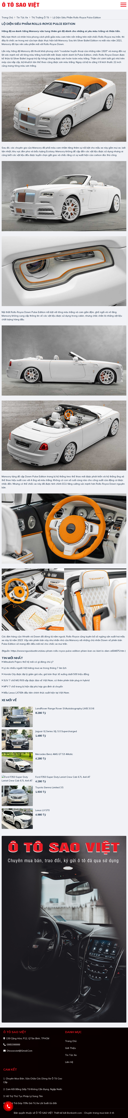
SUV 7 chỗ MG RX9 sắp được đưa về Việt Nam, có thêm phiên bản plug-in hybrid (46, 680)
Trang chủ (70, 1041)
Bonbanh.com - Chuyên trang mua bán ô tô (90, 1112)
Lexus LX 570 (42, 810)
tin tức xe (22, 17)
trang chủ (7, 17)
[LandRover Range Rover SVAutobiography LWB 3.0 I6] (17, 717)
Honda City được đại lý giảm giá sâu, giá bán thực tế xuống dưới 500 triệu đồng (46, 674)
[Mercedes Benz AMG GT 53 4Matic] (17, 762)
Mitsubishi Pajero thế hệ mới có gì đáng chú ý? (28, 661)
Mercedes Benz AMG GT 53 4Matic (54, 754)
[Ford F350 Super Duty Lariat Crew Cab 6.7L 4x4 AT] (17, 778)
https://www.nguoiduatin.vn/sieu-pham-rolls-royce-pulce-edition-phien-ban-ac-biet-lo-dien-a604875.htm (67, 650)
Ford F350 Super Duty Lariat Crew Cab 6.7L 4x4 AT (62, 776)
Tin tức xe (71, 1055)
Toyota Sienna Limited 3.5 (49, 787)
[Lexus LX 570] (17, 818)
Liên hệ (69, 1062)
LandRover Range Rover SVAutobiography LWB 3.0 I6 (64, 708)
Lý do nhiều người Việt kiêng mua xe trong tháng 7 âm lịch (34, 668)
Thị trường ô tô (40, 17)
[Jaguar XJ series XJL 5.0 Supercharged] (17, 739)
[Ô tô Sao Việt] (21, 5)
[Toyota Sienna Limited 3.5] (17, 796)
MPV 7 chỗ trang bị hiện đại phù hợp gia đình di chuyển (33, 686)
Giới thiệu (70, 1048)
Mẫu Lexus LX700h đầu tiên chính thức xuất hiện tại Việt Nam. (36, 692)
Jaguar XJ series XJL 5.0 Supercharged (56, 731)
